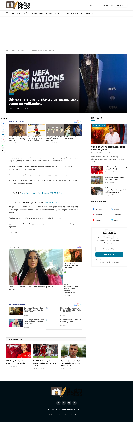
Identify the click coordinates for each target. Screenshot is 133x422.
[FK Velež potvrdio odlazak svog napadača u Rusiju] (18, 351)
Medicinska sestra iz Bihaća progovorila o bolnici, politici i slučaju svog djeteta (115, 190)
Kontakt (92, 5)
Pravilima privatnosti (112, 262)
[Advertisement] (66, 32)
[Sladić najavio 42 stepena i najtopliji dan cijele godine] (109, 134)
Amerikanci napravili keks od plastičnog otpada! (115, 178)
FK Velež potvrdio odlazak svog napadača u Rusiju (16, 362)
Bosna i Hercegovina (73, 13)
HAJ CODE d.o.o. (78, 415)
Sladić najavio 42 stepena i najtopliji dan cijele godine (108, 148)
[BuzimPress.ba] (18, 5)
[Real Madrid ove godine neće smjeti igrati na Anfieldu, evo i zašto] (45, 351)
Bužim (26, 13)
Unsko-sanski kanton (42, 13)
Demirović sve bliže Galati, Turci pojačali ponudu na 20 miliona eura (72, 363)
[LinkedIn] (3, 135)
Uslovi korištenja (67, 409)
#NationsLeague (29, 193)
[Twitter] (3, 129)
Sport (57, 13)
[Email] (3, 150)
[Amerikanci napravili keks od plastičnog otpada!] (97, 180)
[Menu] (7, 13)
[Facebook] (3, 124)
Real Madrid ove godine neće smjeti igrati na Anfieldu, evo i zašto (45, 363)
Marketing (84, 5)
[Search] (126, 13)
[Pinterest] (3, 140)
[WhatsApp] (3, 145)
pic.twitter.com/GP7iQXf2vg (49, 193)
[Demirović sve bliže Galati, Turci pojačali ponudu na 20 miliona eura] (73, 351)
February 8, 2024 (51, 202)
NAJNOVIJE (121, 5)
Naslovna (16, 13)
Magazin (89, 13)
